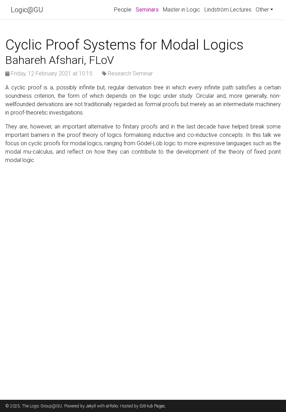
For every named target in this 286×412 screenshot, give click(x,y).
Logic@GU (27, 10)
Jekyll (91, 406)
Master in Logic (181, 9)
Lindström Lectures (227, 9)
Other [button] (262, 9)
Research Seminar (130, 73)
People (122, 9)
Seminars (148, 9)
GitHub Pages (152, 406)
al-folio (112, 406)
